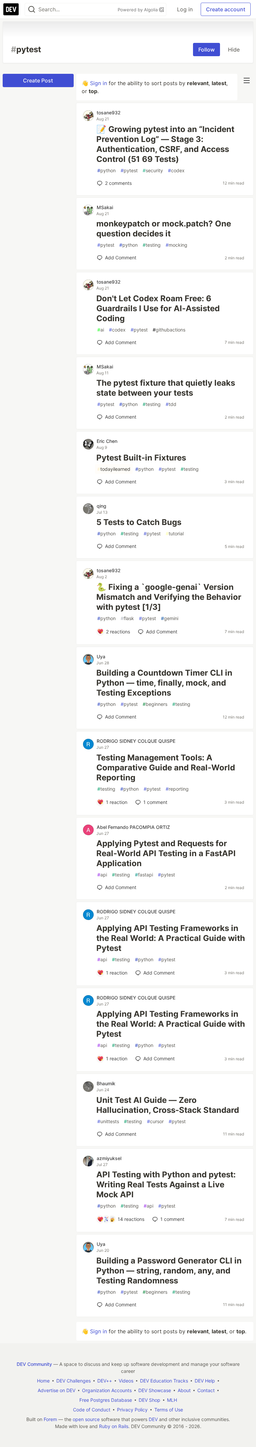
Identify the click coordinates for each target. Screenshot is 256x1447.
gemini (169, 618)
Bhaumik (106, 1083)
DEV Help (205, 1380)
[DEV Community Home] (11, 9)
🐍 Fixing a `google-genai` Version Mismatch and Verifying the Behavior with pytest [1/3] (168, 597)
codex (176, 170)
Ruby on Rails (113, 1426)
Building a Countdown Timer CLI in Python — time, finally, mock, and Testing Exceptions (164, 683)
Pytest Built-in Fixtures (141, 457)
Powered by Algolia (138, 9)
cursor (155, 1121)
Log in (185, 9)
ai (100, 329)
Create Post (38, 80)
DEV (153, 1419)
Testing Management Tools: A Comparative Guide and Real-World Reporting (165, 767)
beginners (155, 704)
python (106, 170)
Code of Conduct (91, 1409)
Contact (206, 1390)
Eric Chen (107, 441)
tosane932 (109, 112)
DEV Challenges (73, 1380)
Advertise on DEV (56, 1390)
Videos (126, 1380)
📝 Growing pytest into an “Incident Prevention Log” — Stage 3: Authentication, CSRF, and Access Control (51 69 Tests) (165, 144)
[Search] (31, 9)
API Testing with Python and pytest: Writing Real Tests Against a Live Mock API (166, 1184)
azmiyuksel (109, 1158)
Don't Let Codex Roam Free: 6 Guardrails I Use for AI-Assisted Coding (158, 308)
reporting (177, 789)
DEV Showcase (154, 1390)
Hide (234, 49)
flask (127, 618)
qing (101, 506)
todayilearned (113, 469)
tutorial (175, 533)
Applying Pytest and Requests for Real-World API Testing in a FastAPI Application (166, 853)
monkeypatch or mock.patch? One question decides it (163, 228)
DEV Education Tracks (164, 1380)
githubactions (169, 329)
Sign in (98, 83)
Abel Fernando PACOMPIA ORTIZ (133, 827)
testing (152, 245)
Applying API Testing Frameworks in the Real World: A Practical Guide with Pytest (170, 938)
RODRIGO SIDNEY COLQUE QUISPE (136, 741)
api (102, 874)
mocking (176, 245)
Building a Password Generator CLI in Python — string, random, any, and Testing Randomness (169, 1270)
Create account (225, 9)
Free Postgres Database (105, 1400)
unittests (108, 1121)
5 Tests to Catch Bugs (138, 522)
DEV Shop (149, 1400)
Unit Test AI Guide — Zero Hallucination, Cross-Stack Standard (167, 1105)
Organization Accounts (107, 1390)
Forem (50, 1419)
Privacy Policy (132, 1409)
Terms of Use (168, 1409)
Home (43, 1380)
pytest (129, 170)
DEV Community (34, 1364)
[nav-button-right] (246, 80)
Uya (101, 656)
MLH (172, 1400)
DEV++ (104, 1380)
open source (86, 1419)
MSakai (105, 207)
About (184, 1390)
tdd (171, 404)
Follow (206, 49)
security (153, 170)
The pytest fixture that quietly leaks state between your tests (165, 388)
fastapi (144, 874)
